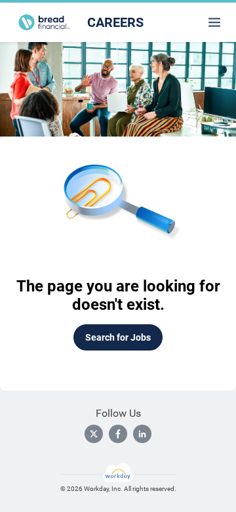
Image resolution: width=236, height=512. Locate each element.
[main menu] (214, 22)
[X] (94, 434)
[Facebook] (118, 434)
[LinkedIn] (142, 434)
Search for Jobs (118, 337)
